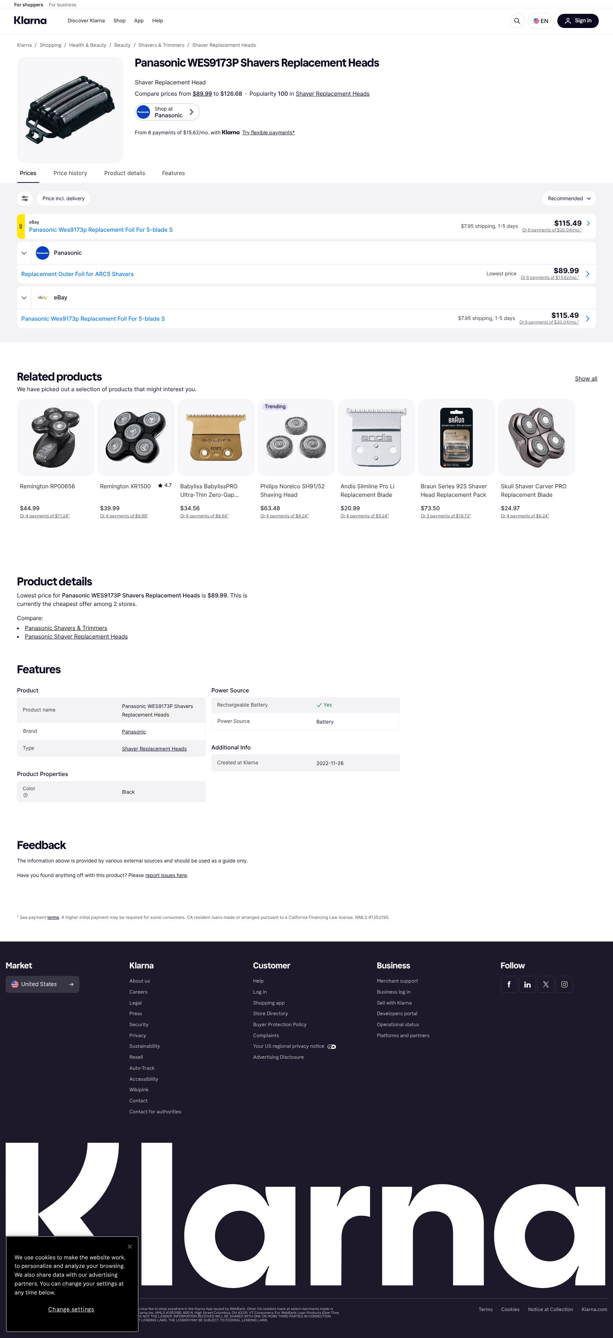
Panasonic (134, 732)
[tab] (28, 173)
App (139, 21)
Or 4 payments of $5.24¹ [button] (365, 515)
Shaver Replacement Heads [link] (224, 45)
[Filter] (25, 198)
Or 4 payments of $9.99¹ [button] (124, 515)
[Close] (130, 1246)
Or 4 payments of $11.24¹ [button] (45, 515)
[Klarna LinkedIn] (527, 984)
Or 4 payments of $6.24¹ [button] (525, 515)
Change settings (71, 1309)
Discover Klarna (86, 21)
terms (53, 917)
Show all (586, 378)
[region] (72, 1284)
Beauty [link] (122, 45)
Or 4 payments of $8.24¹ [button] (284, 515)
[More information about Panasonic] (24, 253)
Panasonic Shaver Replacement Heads (76, 636)
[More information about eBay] (24, 298)
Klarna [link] (24, 45)
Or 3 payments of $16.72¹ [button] (446, 515)
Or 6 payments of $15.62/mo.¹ (550, 277)
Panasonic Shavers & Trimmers (66, 627)
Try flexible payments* (268, 132)
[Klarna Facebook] (509, 984)
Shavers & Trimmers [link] (161, 45)
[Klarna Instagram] (564, 984)
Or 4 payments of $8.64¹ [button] (204, 515)
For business (63, 5)
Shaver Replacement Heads (333, 93)
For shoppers (28, 5)
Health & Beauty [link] (87, 45)
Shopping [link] (50, 45)
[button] (541, 21)
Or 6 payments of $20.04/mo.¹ (552, 229)
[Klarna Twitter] (545, 984)
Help (157, 21)
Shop (120, 21)
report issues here (166, 875)
